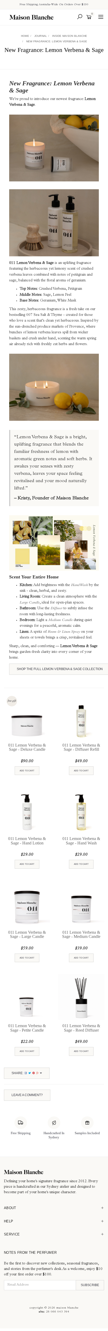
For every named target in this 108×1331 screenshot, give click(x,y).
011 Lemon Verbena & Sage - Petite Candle (27, 1028)
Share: (18, 1073)
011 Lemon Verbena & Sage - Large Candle (27, 934)
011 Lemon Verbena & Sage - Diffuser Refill (81, 747)
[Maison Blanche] (33, 17)
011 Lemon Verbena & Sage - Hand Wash (81, 840)
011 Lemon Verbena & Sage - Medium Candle (81, 934)
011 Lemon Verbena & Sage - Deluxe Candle (27, 747)
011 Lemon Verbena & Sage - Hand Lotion (27, 840)
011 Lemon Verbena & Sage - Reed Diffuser (81, 1028)
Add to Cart (27, 771)
